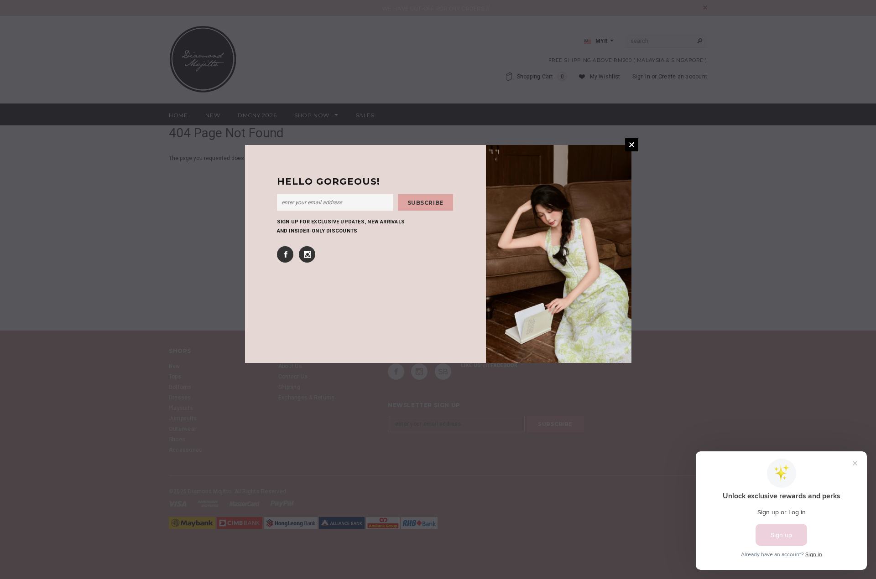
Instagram (307, 254)
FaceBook (285, 254)
